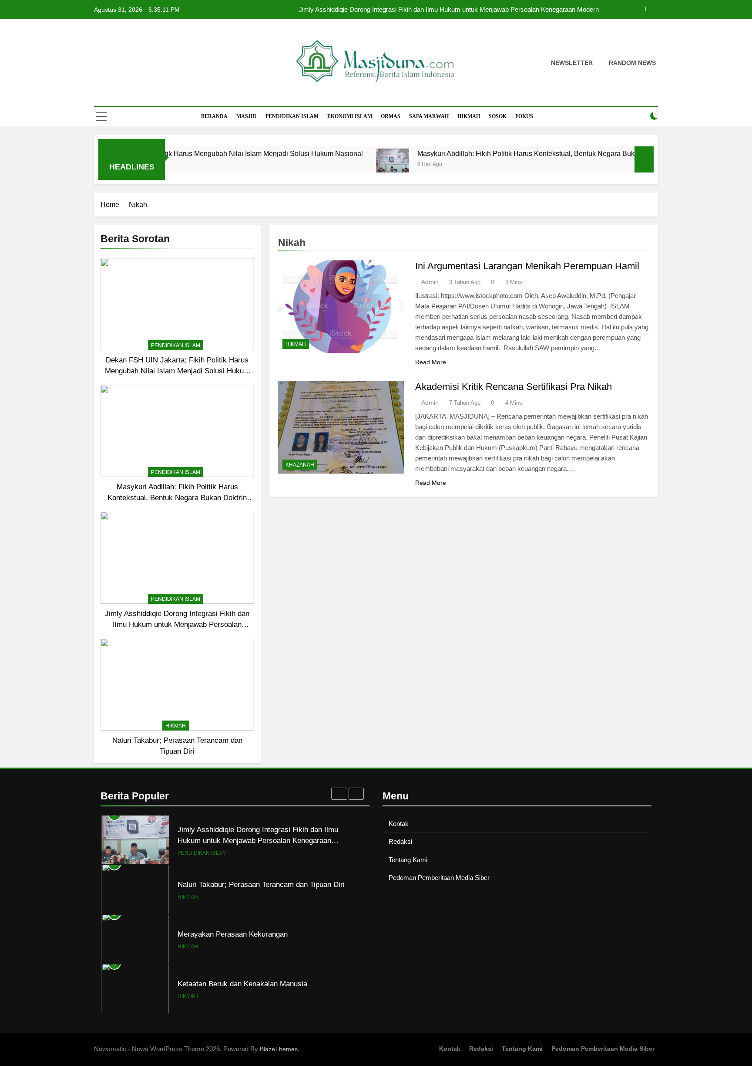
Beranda (214, 116)
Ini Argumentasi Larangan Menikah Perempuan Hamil (527, 266)
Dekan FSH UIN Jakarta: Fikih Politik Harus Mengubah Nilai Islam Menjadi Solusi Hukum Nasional (179, 153)
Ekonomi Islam (349, 116)
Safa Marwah (429, 116)
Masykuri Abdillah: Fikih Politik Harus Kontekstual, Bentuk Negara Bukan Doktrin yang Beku (528, 153)
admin (430, 281)
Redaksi (400, 841)
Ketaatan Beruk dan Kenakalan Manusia (242, 984)
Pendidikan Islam (292, 116)
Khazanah (299, 465)
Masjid (246, 116)
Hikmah (468, 116)
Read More (430, 362)
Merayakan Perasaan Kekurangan (233, 934)
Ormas (390, 116)
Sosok (498, 116)
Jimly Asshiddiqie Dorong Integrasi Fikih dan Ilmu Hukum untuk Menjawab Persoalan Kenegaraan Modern (449, 9)
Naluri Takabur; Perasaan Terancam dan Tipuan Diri (261, 884)
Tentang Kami (408, 859)
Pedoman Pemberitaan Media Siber (439, 877)
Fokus (524, 116)
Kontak (399, 823)
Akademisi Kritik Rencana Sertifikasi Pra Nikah (513, 386)
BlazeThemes (279, 1049)
